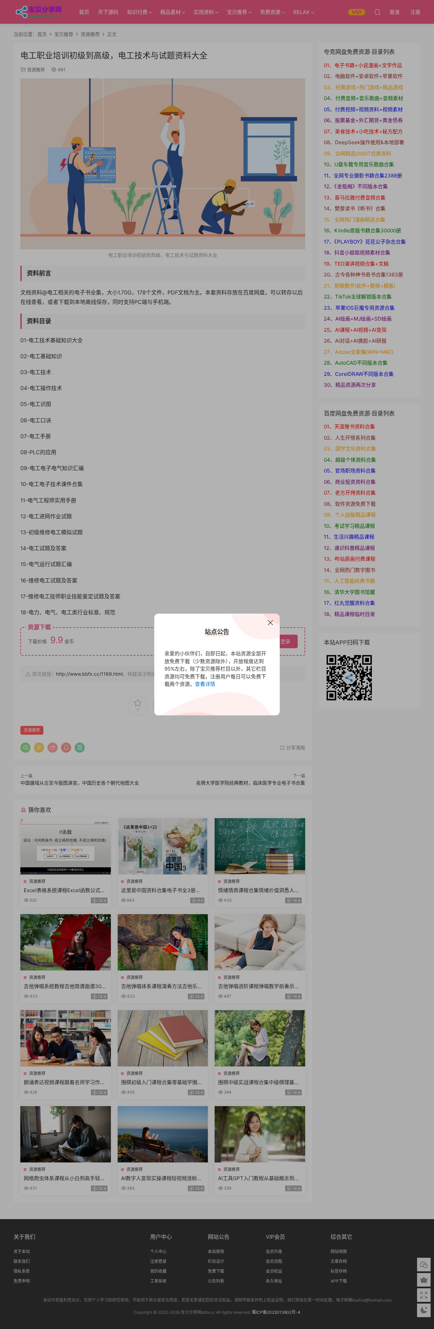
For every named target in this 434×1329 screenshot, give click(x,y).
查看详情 (205, 684)
